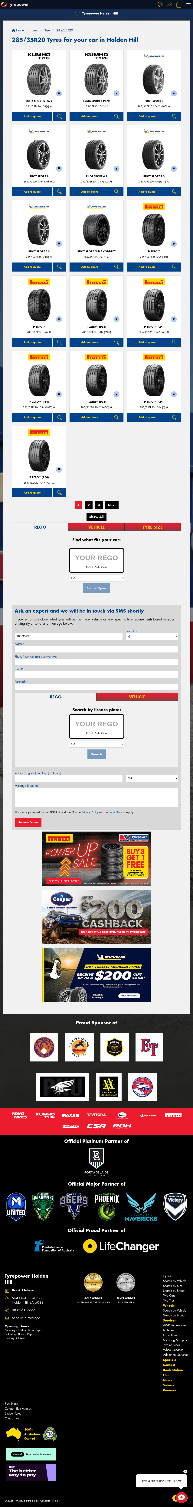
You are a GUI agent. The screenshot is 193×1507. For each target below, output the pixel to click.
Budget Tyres (13, 1413)
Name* (19, 644)
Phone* (36, 657)
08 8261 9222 (23, 1310)
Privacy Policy (90, 812)
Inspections (170, 1335)
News (167, 1380)
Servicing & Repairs (175, 1340)
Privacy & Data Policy (26, 1500)
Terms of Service (115, 812)
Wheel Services (173, 1350)
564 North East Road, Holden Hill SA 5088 (28, 1300)
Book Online (173, 1370)
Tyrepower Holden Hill (99, 13)
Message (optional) (27, 786)
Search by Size (172, 1286)
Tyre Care (169, 1296)
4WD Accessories (174, 1325)
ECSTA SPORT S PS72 (39, 101)
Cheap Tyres (13, 1418)
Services (169, 1320)
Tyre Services (171, 1345)
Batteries (168, 1330)
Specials (169, 1360)
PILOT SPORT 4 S (96, 176)
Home (19, 30)
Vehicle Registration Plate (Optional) (38, 773)
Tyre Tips (168, 1301)
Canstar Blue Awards (18, 1409)
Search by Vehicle (174, 1281)
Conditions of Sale (50, 1500)
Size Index (11, 1404)
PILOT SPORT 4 (39, 176)
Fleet (167, 1375)
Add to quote (32, 116)
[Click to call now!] (160, 4)
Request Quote (28, 822)
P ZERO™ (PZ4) (96, 326)
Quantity (131, 631)
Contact (169, 1365)
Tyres (167, 1276)
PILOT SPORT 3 (154, 101)
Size (17, 631)
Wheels (169, 1305)
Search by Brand (174, 1291)
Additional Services (175, 1355)
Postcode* (21, 682)
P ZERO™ (154, 251)
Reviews (169, 1390)
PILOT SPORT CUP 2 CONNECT (96, 251)
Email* (19, 669)
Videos (168, 1385)
